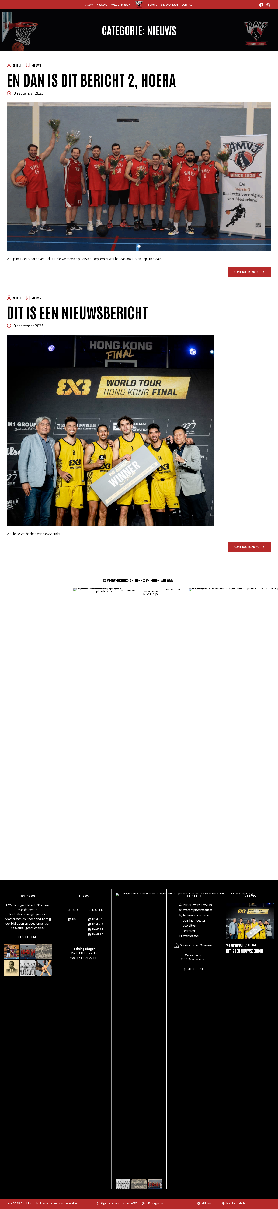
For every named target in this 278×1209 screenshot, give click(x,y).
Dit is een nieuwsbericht (77, 311)
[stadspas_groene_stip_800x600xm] (127, 731)
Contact (188, 5)
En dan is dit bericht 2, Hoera (91, 79)
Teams (152, 5)
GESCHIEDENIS (27, 937)
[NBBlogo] (104, 729)
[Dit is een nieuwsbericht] (139, 430)
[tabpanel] (139, 176)
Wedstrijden (120, 5)
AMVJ (89, 5)
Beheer (17, 65)
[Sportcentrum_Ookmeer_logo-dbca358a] (150, 732)
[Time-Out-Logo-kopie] (174, 730)
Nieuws (102, 5)
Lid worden (169, 5)
